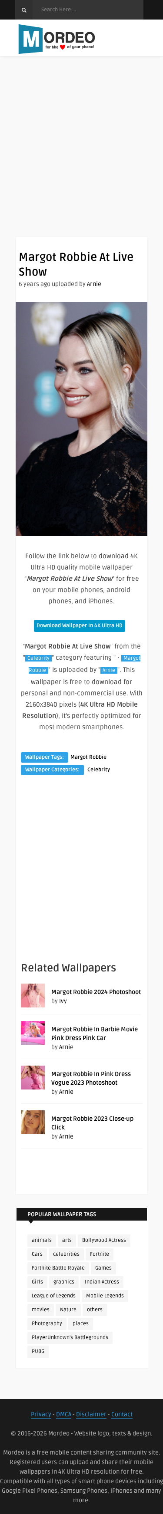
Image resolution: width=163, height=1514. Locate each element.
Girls (37, 1282)
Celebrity (38, 658)
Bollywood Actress (104, 1240)
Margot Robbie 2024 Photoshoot (96, 992)
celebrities (66, 1254)
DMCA (63, 1414)
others (95, 1310)
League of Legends (54, 1296)
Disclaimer (91, 1414)
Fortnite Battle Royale (58, 1268)
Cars (37, 1254)
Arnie (94, 284)
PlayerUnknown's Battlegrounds (70, 1337)
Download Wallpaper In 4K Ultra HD (80, 625)
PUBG (38, 1351)
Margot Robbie (88, 757)
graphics (63, 1282)
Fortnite (99, 1254)
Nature (68, 1310)
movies (41, 1310)
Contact (122, 1414)
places (81, 1323)
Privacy (41, 1414)
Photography (47, 1323)
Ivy (63, 1001)
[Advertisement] (81, 155)
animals (42, 1240)
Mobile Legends (105, 1296)
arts (67, 1240)
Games (103, 1268)
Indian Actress (102, 1282)
